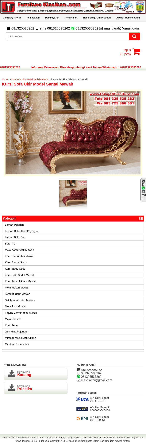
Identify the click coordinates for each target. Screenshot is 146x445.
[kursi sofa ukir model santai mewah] (73, 175)
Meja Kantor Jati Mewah (19, 249)
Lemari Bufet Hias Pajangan (22, 230)
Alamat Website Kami (128, 17)
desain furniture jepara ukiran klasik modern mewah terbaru (99, 441)
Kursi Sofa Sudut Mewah (20, 274)
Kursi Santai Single (16, 262)
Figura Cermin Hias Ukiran (21, 312)
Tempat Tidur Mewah (17, 293)
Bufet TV (10, 243)
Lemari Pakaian (14, 224)
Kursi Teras (11, 325)
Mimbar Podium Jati (17, 344)
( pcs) (125, 52)
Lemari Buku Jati (15, 237)
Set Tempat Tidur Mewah (20, 300)
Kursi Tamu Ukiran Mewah (20, 281)
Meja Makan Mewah (17, 287)
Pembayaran (52, 17)
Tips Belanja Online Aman (97, 17)
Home (5, 79)
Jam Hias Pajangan (16, 331)
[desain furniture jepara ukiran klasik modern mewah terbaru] (73, 12)
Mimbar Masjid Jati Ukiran (20, 337)
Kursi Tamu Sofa (15, 268)
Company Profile (12, 17)
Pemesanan (33, 17)
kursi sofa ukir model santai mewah (30, 79)
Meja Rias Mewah (15, 306)
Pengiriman (71, 17)
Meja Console (13, 318)
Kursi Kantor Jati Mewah (19, 256)
